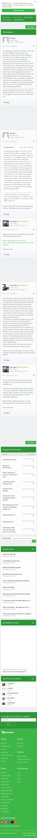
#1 (33, 46)
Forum (3, 749)
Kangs (12, 38)
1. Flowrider (10, 683)
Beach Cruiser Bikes (7, 800)
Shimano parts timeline (7, 490)
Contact (3, 761)
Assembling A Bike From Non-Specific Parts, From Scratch (9, 530)
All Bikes (3, 773)
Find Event (20, 743)
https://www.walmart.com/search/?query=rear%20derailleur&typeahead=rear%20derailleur (18, 243)
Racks (19, 779)
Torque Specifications (24, 759)
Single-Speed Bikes (7, 791)
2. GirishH (9, 688)
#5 (33, 375)
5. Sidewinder (10, 703)
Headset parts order (9, 460)
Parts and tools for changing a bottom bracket (9, 498)
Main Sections (17, 17)
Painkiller (13, 285)
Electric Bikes (5, 782)
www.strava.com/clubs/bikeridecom (14, 672)
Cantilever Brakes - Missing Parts (9, 483)
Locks (19, 773)
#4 (33, 293)
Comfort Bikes (5, 803)
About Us (4, 743)
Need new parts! (8, 522)
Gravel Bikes (5, 797)
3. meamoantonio (12, 693)
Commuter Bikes (6, 788)
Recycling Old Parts (9, 515)
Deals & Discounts (7, 755)
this (26, 61)
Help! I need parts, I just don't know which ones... (10, 475)
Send (7, 724)
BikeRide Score (6, 746)
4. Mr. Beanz (10, 698)
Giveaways (4, 752)
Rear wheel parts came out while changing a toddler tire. (10, 507)
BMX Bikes (4, 809)
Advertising (4, 758)
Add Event (20, 746)
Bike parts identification (7, 467)
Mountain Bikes (6, 776)
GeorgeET (14, 221)
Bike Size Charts (22, 762)
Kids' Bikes (4, 806)
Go (34, 541)
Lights (19, 776)
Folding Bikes (5, 812)
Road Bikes (4, 779)
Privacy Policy (4, 833)
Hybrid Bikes (5, 785)
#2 (33, 141)
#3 (33, 229)
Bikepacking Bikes (6, 794)
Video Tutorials (22, 756)
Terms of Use (12, 833)
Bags (18, 782)
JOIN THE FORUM (18, 10)
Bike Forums (6, 17)
